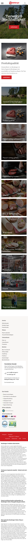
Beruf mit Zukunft (6, 349)
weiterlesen (14, 27)
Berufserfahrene (5, 359)
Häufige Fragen (5, 325)
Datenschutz (14, 438)
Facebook (10, 434)
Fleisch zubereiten (6, 332)
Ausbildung (4, 353)
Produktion (4, 344)
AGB (20, 438)
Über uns (4, 340)
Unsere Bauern (5, 342)
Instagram (4, 434)
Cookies (24, 438)
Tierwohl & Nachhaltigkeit (7, 334)
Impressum (7, 438)
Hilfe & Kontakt (5, 323)
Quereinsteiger (5, 357)
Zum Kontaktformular (9, 382)
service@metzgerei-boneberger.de (12, 373)
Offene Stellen (5, 351)
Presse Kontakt (5, 327)
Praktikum (4, 355)
